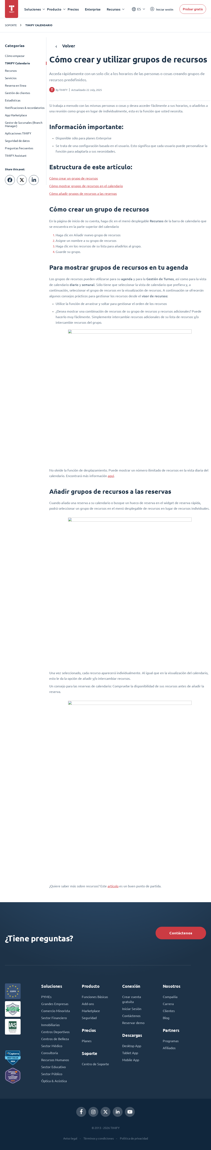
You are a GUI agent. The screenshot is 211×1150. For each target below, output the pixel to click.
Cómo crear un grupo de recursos (73, 178)
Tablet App (130, 1053)
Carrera (168, 1004)
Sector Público (51, 1074)
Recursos (11, 70)
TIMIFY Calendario (38, 25)
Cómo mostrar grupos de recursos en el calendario (86, 186)
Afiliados (169, 1048)
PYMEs (46, 997)
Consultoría (49, 1053)
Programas (171, 1041)
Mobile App (130, 1060)
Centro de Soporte (95, 1064)
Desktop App (131, 1046)
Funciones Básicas (95, 997)
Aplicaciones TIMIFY (18, 133)
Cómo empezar (15, 56)
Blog (166, 1018)
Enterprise (93, 9)
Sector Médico (51, 1046)
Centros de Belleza (55, 1039)
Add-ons (88, 1004)
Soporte (11, 25)
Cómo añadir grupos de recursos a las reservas (83, 193)
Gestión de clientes (17, 93)
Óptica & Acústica (54, 1081)
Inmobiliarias (50, 1025)
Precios (73, 9)
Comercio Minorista (55, 1011)
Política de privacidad (134, 1138)
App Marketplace (16, 115)
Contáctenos (180, 933)
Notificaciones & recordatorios (25, 107)
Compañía (170, 997)
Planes (86, 1041)
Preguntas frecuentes (19, 148)
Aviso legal (70, 1138)
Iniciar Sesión (131, 1009)
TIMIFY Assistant (16, 155)
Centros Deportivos (55, 1032)
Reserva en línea (15, 85)
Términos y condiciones (98, 1138)
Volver (68, 46)
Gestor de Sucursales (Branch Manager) (23, 124)
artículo (113, 886)
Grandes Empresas (54, 1004)
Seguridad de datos (17, 140)
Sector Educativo (53, 1067)
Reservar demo (133, 1023)
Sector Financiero (54, 1018)
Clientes (169, 1011)
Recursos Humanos (55, 1060)
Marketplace (91, 1011)
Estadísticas (12, 100)
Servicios (10, 78)
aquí (111, 476)
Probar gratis (193, 9)
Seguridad (89, 1018)
